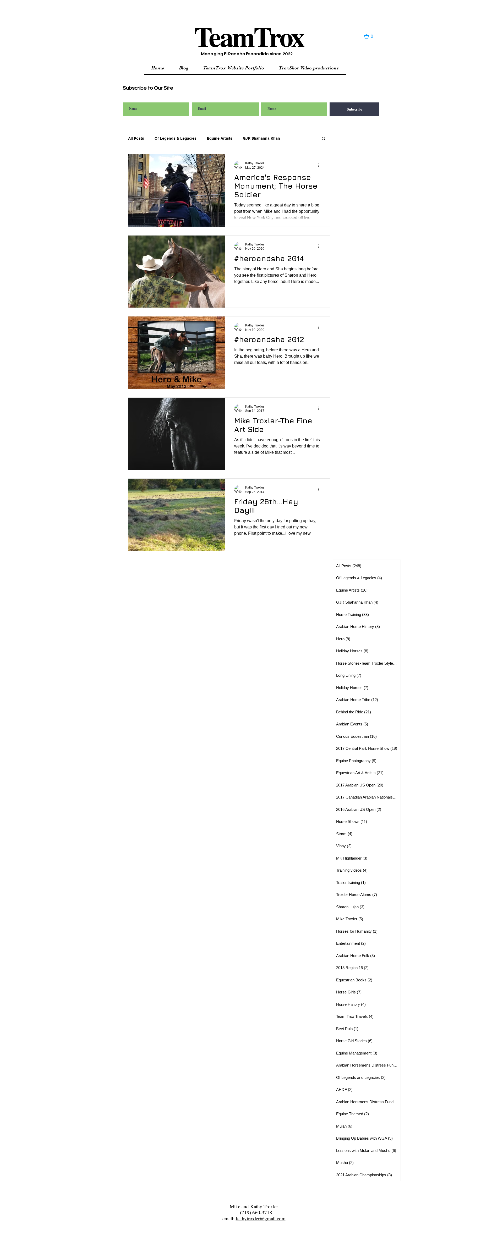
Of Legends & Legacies (175, 138)
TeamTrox (249, 36)
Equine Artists (219, 138)
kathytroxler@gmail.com (261, 1218)
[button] (371, 36)
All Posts (136, 138)
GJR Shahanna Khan (261, 138)
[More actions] (320, 165)
